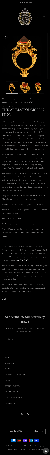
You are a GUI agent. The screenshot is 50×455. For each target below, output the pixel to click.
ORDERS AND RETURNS (15, 374)
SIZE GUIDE (10, 363)
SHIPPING (9, 369)
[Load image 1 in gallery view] (12, 88)
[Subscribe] (42, 339)
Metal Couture (16, 446)
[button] (5, 17)
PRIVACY (8, 380)
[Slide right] (47, 88)
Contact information (39, 450)
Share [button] (6, 299)
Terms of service (12, 450)
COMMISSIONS (11, 392)
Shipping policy (25, 450)
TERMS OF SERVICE (13, 386)
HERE (31, 102)
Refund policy (28, 446)
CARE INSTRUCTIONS (14, 397)
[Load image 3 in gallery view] (38, 88)
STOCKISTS (10, 357)
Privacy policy (39, 446)
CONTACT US (10, 403)
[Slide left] (2, 88)
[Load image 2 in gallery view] (25, 88)
